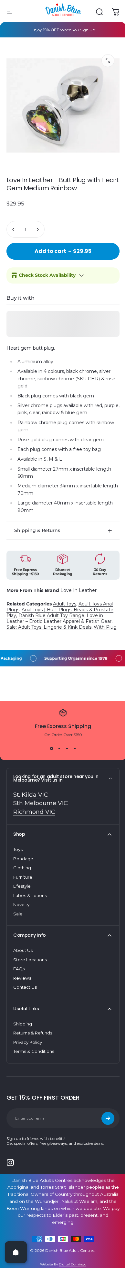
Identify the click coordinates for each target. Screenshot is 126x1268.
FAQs (19, 969)
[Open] (16, 1252)
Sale (18, 914)
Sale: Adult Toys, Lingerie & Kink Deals (48, 622)
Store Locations (30, 960)
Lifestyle (22, 887)
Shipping (22, 1024)
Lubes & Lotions (30, 896)
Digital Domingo (70, 1265)
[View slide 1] (49, 750)
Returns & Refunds (32, 1033)
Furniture (22, 878)
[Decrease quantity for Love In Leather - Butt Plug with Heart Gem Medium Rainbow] (13, 229)
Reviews (22, 979)
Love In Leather (78, 585)
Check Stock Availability (47, 275)
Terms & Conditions (33, 1052)
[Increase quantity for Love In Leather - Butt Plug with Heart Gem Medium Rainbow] (37, 229)
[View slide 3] (64, 750)
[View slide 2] (57, 750)
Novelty (21, 905)
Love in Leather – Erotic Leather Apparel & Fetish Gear (58, 613)
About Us (23, 951)
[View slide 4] (72, 750)
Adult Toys (64, 599)
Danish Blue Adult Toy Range (51, 611)
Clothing (22, 868)
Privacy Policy (27, 1043)
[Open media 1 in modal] (107, 60)
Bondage (23, 859)
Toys (18, 850)
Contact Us (25, 988)
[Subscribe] (103, 1119)
